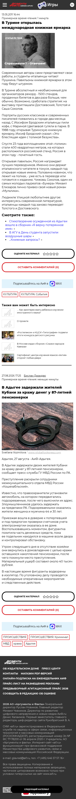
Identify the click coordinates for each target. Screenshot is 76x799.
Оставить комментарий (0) (38, 267)
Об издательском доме (21, 668)
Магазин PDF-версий (36, 673)
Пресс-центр (51, 668)
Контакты (10, 673)
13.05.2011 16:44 (11, 14)
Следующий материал (36, 789)
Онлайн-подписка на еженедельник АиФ (34, 678)
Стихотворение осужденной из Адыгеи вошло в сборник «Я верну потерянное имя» (36, 225)
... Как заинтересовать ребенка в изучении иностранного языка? (40, 311)
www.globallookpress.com (44, 452)
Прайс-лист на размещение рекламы (31, 683)
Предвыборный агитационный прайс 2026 (35, 688)
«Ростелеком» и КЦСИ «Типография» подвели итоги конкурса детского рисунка (42, 334)
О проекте (22, 321)
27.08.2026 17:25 (11, 375)
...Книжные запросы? (24, 239)
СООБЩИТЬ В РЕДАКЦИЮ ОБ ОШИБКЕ (29, 693)
